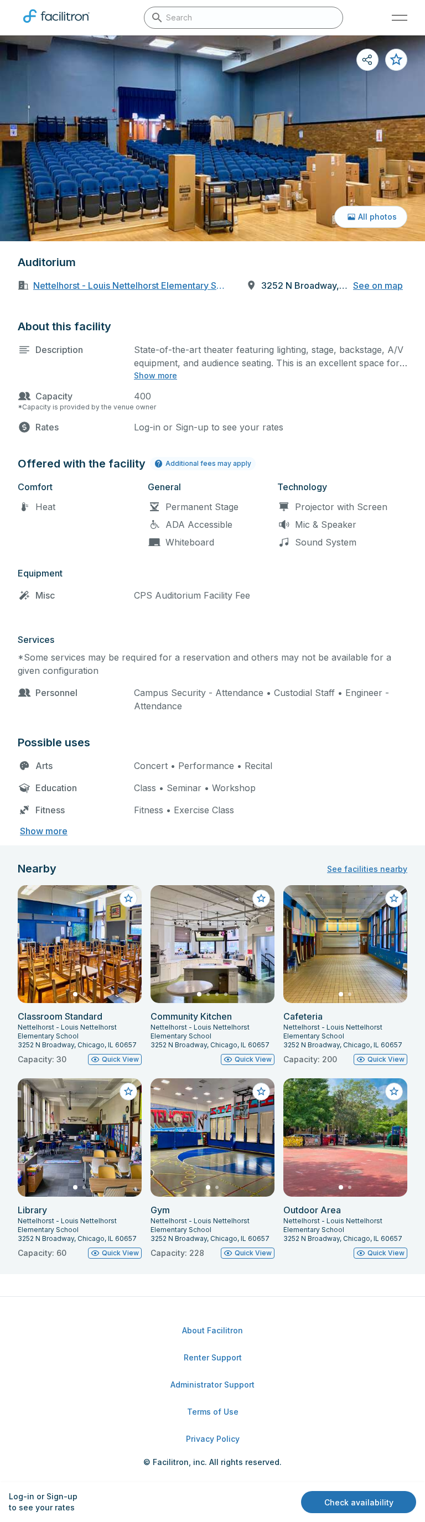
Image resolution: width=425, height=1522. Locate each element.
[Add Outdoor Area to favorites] (394, 1091)
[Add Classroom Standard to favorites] (128, 898)
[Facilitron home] (56, 24)
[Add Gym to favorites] (261, 1091)
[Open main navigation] (399, 17)
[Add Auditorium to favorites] (396, 60)
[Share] (367, 60)
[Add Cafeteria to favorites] (394, 898)
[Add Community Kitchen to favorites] (261, 898)
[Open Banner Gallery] (212, 138)
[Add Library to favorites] (128, 1091)
